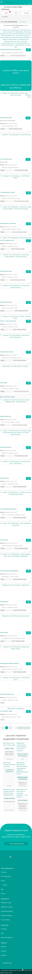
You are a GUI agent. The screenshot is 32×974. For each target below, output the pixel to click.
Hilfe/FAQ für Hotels (6, 902)
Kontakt (5, 885)
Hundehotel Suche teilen (23, 728)
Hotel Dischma (4, 478)
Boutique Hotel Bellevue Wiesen (9, 663)
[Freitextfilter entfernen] (24, 2)
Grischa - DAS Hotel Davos (8, 321)
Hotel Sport (3, 382)
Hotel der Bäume (22, 800)
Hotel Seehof (4, 632)
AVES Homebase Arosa (7, 240)
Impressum (4, 929)
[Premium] (28, 737)
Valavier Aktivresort (5, 447)
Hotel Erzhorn (4, 601)
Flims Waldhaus (22, 22)
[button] (3, 727)
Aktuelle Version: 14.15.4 (6, 972)
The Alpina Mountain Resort (8, 509)
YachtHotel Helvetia (9, 798)
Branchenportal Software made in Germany (11, 970)
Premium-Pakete (5, 919)
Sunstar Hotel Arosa (6, 271)
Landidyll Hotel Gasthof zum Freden (9, 771)
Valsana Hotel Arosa (6, 302)
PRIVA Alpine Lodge (6, 711)
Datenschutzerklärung (6, 937)
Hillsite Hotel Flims (5, 416)
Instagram (3, 951)
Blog (2, 889)
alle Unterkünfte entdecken (16, 843)
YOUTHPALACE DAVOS (7, 192)
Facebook (3, 946)
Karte (15, 13)
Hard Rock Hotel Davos (7, 694)
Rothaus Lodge (9, 748)
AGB (2, 933)
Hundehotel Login (7, 963)
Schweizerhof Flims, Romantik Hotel (10, 49)
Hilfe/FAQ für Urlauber (6, 907)
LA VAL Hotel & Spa (6, 159)
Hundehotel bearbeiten (7, 911)
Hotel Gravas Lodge (6, 117)
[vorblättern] (27, 38)
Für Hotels (3, 872)
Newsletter (3, 955)
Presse (3, 880)
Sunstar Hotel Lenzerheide (8, 223)
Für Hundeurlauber (6, 876)
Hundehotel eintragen (6, 915)
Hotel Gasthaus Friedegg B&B (9, 570)
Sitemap (3, 893)
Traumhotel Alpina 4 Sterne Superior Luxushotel (22, 755)
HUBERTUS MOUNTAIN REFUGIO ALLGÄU (22, 779)
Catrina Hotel (4, 540)
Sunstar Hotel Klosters (6, 352)
